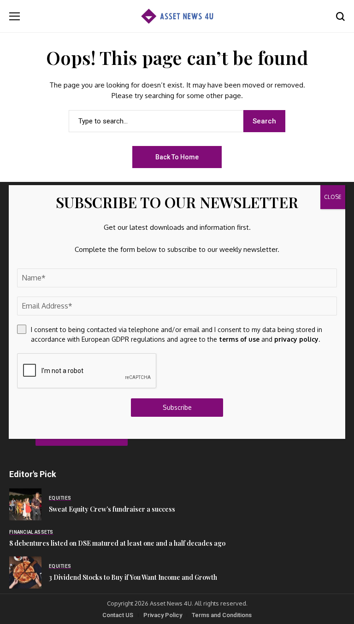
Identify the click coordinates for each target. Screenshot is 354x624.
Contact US (117, 615)
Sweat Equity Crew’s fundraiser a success (112, 509)
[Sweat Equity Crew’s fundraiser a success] (25, 504)
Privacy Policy (162, 615)
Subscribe (177, 407)
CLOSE (333, 196)
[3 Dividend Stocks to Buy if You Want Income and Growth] (25, 572)
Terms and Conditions (222, 615)
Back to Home (177, 157)
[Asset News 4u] (177, 16)
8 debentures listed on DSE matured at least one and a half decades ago (117, 543)
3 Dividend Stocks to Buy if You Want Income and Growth (133, 577)
